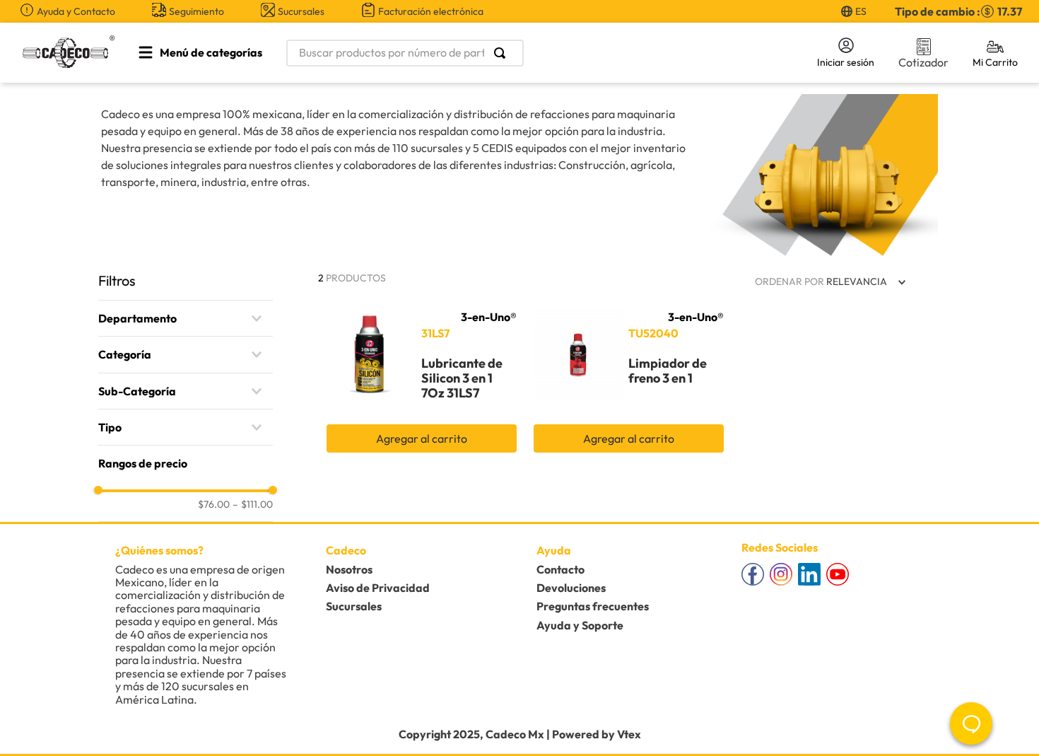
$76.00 (214, 504)
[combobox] (534, 53)
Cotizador (923, 62)
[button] (185, 318)
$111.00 (253, 504)
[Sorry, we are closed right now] (971, 723)
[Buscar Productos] (502, 53)
